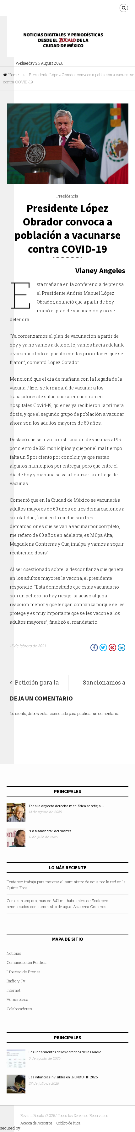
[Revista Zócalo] (67, 42)
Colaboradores (19, 1009)
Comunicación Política (26, 962)
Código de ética (68, 1122)
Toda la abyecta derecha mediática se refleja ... (66, 805)
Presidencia (67, 196)
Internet (13, 990)
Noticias (14, 953)
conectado (59, 713)
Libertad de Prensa (23, 972)
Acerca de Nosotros (36, 1122)
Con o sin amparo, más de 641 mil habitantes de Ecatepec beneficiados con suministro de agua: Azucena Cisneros (57, 904)
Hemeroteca (17, 999)
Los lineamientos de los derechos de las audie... (66, 1052)
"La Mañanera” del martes (50, 830)
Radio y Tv (16, 981)
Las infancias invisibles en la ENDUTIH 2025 (63, 1077)
